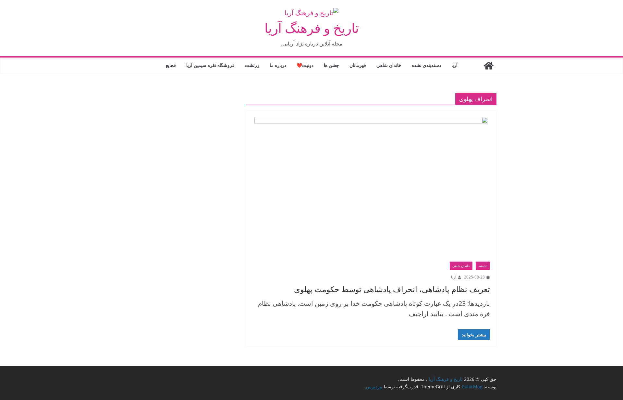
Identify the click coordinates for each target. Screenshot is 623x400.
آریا (454, 65)
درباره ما (278, 65)
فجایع (171, 65)
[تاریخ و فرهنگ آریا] (488, 65)
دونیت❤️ (305, 65)
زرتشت (252, 65)
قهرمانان (357, 65)
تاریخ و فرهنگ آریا (311, 28)
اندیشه (482, 266)
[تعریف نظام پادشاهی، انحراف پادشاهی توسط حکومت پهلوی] (371, 189)
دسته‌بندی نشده (426, 65)
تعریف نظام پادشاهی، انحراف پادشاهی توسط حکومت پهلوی (392, 289)
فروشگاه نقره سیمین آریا (210, 65)
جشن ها (331, 65)
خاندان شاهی (388, 65)
